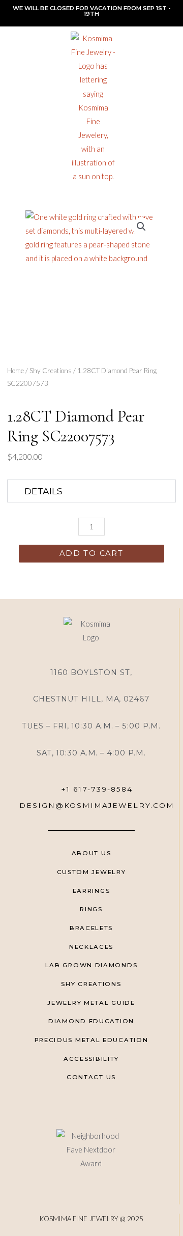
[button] (12, 107)
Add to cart (91, 553)
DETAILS (43, 491)
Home (15, 371)
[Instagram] (105, 1106)
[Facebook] (77, 1106)
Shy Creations (50, 371)
